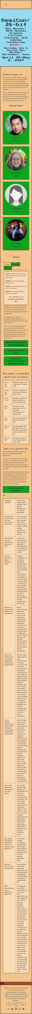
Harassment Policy (11, 1005)
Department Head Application (16, 489)
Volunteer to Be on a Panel (16, 351)
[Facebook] (12, 1009)
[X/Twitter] (20, 1009)
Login (16, 1007)
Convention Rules (18, 1003)
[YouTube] (23, 1009)
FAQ (27, 97)
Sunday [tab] (7, 268)
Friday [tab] (7, 264)
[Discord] (16, 1009)
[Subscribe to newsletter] (9, 1009)
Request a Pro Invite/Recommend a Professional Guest (16, 361)
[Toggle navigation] (6, 4)
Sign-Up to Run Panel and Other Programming (16, 343)
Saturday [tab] (16, 264)
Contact (22, 1005)
